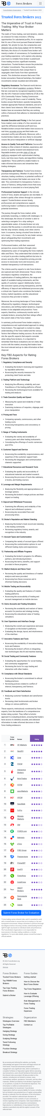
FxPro (19, 810)
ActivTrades (22, 778)
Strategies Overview (11, 1021)
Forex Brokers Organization (12, 10)
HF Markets (22, 745)
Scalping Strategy (10, 1038)
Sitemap (5, 967)
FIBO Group (22, 850)
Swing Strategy (9, 1035)
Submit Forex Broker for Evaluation (21, 912)
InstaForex (21, 882)
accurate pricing (15, 131)
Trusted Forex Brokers (12, 977)
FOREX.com (22, 831)
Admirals (20, 838)
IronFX (20, 869)
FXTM (19, 785)
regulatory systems (26, 88)
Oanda (19, 905)
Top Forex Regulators (32, 989)
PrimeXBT (21, 863)
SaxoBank (21, 804)
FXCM (19, 764)
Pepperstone (22, 857)
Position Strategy (10, 1049)
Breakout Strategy (10, 1052)
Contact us (28, 1025)
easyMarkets (22, 791)
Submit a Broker (9, 995)
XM (18, 825)
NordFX (20, 751)
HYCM (19, 798)
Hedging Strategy (10, 1031)
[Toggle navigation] (40, 3)
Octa (19, 758)
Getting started (30, 977)
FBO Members (30, 1021)
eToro (19, 844)
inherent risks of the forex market (14, 48)
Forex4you (21, 876)
